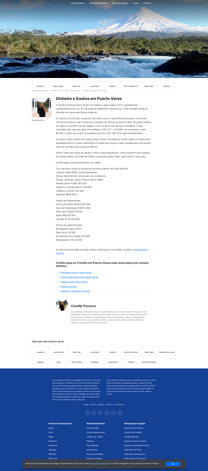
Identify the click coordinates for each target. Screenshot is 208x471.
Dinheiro (40, 362)
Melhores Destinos (131, 373)
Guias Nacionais (78, 3)
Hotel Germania (69, 286)
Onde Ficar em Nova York (135, 458)
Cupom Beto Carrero (133, 432)
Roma (51, 428)
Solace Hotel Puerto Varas (74, 282)
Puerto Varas (200, 76)
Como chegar (58, 86)
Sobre (86, 405)
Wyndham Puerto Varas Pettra (76, 272)
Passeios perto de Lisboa (135, 441)
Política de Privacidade (98, 463)
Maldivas (90, 441)
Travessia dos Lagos (167, 352)
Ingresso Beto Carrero (133, 428)
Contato (147, 3)
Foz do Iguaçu (92, 445)
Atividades (95, 362)
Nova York (53, 458)
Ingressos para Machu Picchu (136, 445)
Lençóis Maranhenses (96, 432)
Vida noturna (77, 362)
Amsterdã (53, 441)
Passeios (112, 86)
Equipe (93, 405)
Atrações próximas (149, 362)
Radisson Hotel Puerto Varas (75, 291)
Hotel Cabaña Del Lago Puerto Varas (79, 277)
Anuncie (101, 405)
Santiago (52, 450)
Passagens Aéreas (120, 3)
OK (173, 464)
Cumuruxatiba (92, 428)
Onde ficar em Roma (133, 450)
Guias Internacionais (98, 3)
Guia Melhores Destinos (54, 3)
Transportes (113, 362)
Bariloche (53, 454)
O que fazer (94, 86)
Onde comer (148, 86)
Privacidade (119, 405)
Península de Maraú (95, 454)
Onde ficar (76, 86)
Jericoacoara (92, 450)
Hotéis (136, 3)
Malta (51, 437)
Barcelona (53, 445)
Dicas (59, 362)
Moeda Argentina (131, 437)
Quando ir (40, 86)
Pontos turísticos (131, 86)
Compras (131, 362)
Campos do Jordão (95, 437)
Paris (51, 432)
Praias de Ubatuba (94, 458)
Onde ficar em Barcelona (134, 454)
